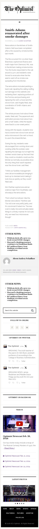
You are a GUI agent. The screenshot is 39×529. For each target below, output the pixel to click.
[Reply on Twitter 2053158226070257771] (10, 361)
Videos (19, 410)
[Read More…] (9, 448)
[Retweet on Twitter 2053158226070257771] (14, 361)
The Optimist (13, 346)
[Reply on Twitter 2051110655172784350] (10, 382)
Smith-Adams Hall (20, 227)
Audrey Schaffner (25, 41)
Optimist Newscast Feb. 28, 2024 (16, 437)
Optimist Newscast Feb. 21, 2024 (17, 456)
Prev (5, 493)
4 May (22, 368)
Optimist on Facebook (19, 397)
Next (33, 493)
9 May (22, 346)
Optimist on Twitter (19, 338)
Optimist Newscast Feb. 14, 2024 (17, 461)
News (15, 225)
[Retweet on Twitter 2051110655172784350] (14, 382)
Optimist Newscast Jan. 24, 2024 (17, 467)
